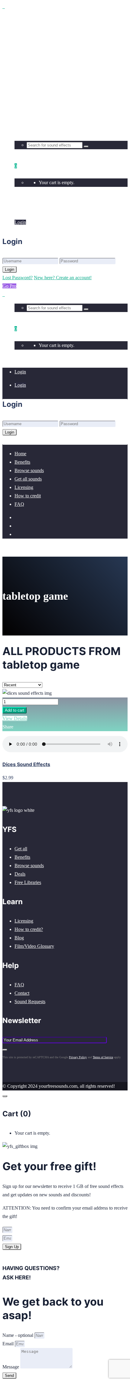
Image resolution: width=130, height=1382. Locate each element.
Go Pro (9, 286)
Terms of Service (103, 1057)
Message (11, 1366)
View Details (14, 718)
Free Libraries (28, 882)
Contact (22, 993)
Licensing (24, 920)
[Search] (86, 146)
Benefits (22, 857)
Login (20, 209)
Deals (20, 874)
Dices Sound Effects (26, 764)
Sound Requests (30, 1001)
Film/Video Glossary (34, 946)
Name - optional (18, 1335)
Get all (21, 848)
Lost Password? (17, 277)
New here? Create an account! (63, 277)
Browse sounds (29, 865)
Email (8, 1343)
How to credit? (29, 929)
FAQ (19, 984)
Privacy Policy (78, 1057)
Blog (19, 937)
